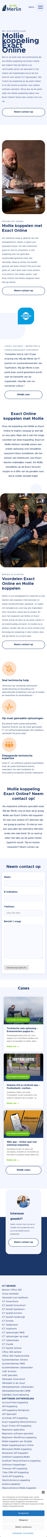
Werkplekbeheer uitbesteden (18, 1387)
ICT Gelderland (10, 1325)
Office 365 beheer (12, 1352)
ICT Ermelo (8, 1321)
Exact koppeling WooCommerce (19, 1422)
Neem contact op (23, 112)
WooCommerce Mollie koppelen (19, 1488)
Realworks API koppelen (15, 1453)
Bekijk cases (23, 1170)
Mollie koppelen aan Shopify (17, 1441)
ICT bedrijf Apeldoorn (13, 1309)
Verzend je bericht (16, 968)
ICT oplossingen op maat (15, 1336)
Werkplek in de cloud (13, 1383)
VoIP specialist (10, 1375)
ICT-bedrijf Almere (12, 1348)
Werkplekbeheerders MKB (16, 1391)
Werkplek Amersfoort (13, 1379)
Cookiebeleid (17, 1533)
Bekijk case (24, 395)
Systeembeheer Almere (15, 1360)
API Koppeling (9, 1406)
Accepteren (23, 1513)
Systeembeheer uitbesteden (17, 1368)
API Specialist (9, 1414)
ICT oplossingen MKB (13, 1333)
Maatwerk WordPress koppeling (19, 1437)
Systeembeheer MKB (13, 1364)
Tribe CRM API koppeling (15, 1472)
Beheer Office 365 (12, 1290)
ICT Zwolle (7, 1344)
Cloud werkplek (10, 1294)
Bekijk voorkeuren (23, 1527)
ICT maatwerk (9, 1329)
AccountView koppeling (15, 1403)
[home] (11, 9)
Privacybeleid (28, 1533)
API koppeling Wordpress (15, 1410)
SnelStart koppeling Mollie (16, 1457)
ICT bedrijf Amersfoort (14, 1305)
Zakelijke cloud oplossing (15, 1395)
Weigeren (23, 1520)
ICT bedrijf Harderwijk (13, 1317)
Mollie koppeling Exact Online (18, 1445)
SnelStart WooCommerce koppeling (21, 1461)
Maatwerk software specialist (17, 1434)
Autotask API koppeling (14, 1418)
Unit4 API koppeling (12, 1476)
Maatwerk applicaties (13, 1430)
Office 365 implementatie (15, 1356)
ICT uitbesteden (10, 1340)
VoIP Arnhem (9, 1371)
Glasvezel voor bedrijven (15, 1298)
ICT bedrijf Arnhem (12, 1313)
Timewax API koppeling (14, 1469)
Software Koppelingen (14, 1465)
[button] (43, 1492)
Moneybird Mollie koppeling (16, 1449)
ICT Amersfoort (10, 1301)
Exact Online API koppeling (16, 1426)
